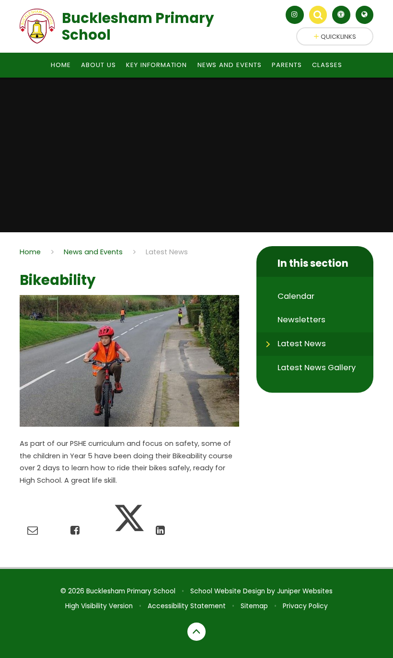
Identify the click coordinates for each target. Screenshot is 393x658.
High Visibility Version (99, 606)
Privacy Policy (305, 606)
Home (30, 252)
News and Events (93, 252)
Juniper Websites (305, 591)
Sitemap (254, 606)
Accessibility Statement (187, 606)
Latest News (167, 252)
